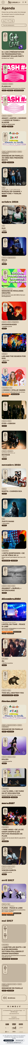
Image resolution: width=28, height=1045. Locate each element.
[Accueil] (14, 2)
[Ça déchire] (12, 21)
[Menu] (3, 2)
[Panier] (25, 2)
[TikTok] (17, 1006)
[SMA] (14, 1031)
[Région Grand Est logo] (21, 1024)
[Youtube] (13, 1006)
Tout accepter (8, 1040)
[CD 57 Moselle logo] (14, 1024)
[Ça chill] (4, 21)
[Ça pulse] (8, 21)
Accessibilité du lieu (14, 1018)
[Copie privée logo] (7, 1032)
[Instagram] (10, 1006)
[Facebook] (8, 1006)
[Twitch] (20, 1006)
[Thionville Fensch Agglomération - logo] (7, 1024)
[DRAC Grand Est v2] (7, 1028)
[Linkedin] (15, 1006)
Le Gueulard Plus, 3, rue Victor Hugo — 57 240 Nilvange (14, 1011)
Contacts (14, 1017)
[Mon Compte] (23, 2)
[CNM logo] (14, 1028)
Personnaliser (19, 1040)
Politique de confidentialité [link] (14, 1042)
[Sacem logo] (21, 1028)
